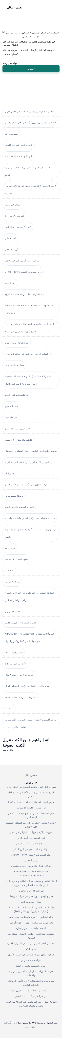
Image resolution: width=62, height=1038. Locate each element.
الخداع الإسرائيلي (12, 611)
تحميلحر (31, 68)
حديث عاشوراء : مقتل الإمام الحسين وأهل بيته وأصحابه (30, 518)
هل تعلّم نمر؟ (11, 417)
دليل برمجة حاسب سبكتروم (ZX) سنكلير (23, 294)
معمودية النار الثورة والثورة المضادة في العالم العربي (29, 111)
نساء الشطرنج (11, 406)
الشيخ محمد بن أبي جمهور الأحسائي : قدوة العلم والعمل (30, 122)
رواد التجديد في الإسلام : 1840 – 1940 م (23, 272)
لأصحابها (8, 1022)
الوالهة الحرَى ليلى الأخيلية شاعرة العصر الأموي (26, 484)
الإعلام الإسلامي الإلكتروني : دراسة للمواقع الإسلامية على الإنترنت (30, 190)
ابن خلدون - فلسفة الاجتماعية (18, 156)
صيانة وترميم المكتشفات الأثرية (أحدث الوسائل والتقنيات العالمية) (31, 533)
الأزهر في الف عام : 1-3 (15, 663)
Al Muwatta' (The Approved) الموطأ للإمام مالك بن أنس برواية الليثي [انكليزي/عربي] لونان (29, 638)
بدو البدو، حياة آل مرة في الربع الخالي (22, 260)
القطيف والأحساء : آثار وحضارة (19, 439)
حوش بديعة (10, 548)
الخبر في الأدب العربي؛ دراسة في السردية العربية (27, 462)
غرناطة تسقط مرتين (14, 495)
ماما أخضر (9, 570)
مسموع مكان (31, 775)
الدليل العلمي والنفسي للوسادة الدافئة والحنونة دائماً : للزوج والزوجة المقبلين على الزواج (29, 328)
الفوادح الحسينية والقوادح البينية (19, 507)
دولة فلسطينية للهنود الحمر (17, 395)
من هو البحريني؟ (12, 581)
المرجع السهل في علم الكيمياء (19, 145)
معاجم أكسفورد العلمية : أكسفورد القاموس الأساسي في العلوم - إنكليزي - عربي (30, 723)
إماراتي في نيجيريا (13, 204)
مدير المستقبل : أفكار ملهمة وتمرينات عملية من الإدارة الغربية (30, 171)
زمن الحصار (10, 283)
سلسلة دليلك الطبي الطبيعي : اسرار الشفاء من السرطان (31, 451)
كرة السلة (9, 708)
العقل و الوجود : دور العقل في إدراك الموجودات (26, 354)
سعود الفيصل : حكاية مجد (16, 559)
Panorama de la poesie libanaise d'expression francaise (29, 309)
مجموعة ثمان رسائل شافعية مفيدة (20, 697)
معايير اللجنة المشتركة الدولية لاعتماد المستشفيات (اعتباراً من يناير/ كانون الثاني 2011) (28, 380)
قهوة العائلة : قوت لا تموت (17, 342)
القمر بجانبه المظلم (14, 652)
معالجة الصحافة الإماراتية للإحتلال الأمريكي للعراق (27, 686)
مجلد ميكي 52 (11, 133)
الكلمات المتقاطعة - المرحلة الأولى (21, 622)
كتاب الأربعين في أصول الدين (18, 227)
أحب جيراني (10, 238)
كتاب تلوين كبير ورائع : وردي (17, 428)
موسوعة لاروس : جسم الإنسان (19, 675)
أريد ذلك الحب (11, 249)
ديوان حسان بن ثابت (14, 365)
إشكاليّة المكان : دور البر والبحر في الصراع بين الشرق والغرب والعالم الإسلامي (29, 596)
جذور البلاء (9, 473)
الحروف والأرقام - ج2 (14, 216)
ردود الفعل (30, 1026)
